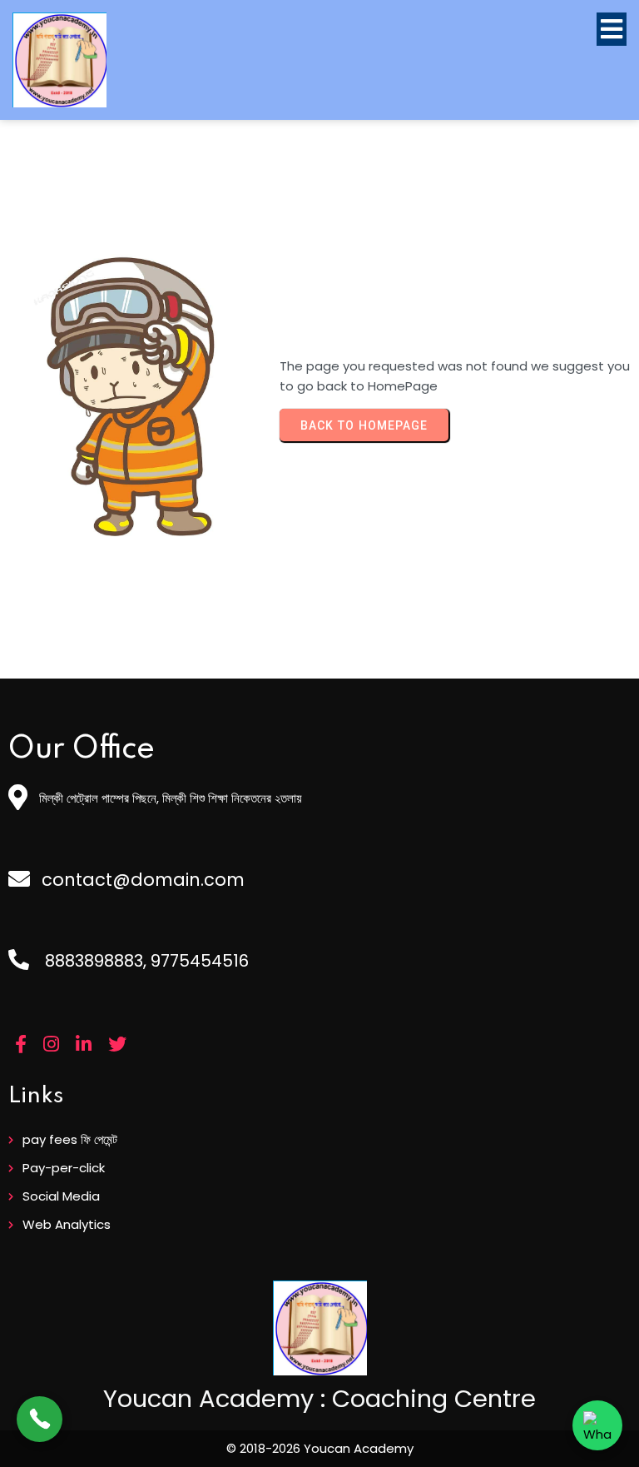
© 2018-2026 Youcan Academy (320, 1448)
